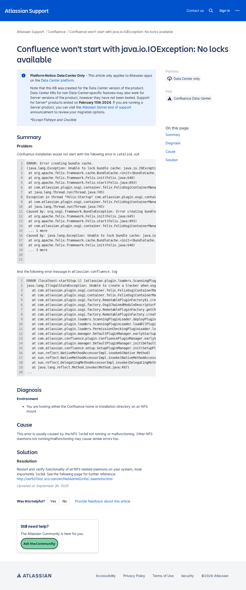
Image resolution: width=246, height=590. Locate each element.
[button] (211, 10)
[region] (86, 211)
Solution (172, 160)
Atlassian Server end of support (106, 107)
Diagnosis (173, 143)
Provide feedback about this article (102, 501)
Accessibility (106, 576)
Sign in (224, 10)
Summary (173, 135)
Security (187, 576)
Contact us (195, 10)
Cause (170, 151)
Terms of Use (163, 576)
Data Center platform (57, 80)
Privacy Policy (134, 576)
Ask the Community (39, 543)
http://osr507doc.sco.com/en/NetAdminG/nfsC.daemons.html (64, 479)
